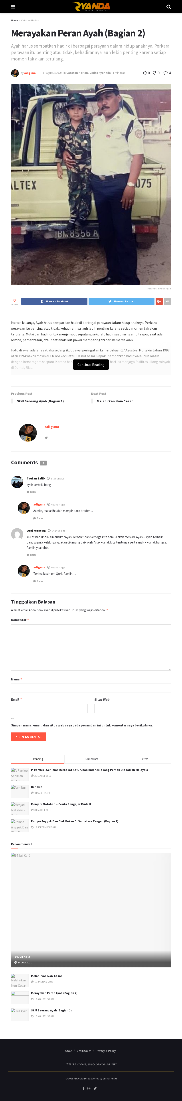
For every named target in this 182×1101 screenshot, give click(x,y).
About (68, 1051)
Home (14, 20)
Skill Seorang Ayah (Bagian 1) (51, 1010)
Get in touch (84, 1051)
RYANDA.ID (80, 1078)
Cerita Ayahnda (100, 73)
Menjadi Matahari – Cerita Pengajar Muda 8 (61, 804)
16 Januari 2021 (43, 981)
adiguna (30, 73)
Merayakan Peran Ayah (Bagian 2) (54, 993)
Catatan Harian (30, 20)
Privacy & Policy (106, 1051)
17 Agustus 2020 (52, 73)
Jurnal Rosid (110, 1078)
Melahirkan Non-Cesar (46, 976)
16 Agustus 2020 (44, 1016)
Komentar (20, 620)
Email (16, 699)
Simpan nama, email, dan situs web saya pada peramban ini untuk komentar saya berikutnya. (82, 725)
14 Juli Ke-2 (22, 957)
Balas (33, 491)
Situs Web (102, 699)
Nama (16, 679)
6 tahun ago (57, 478)
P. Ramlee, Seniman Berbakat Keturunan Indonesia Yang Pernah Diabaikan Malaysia (89, 770)
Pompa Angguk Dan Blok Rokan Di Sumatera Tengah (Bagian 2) (74, 821)
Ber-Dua (36, 787)
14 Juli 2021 (24, 962)
